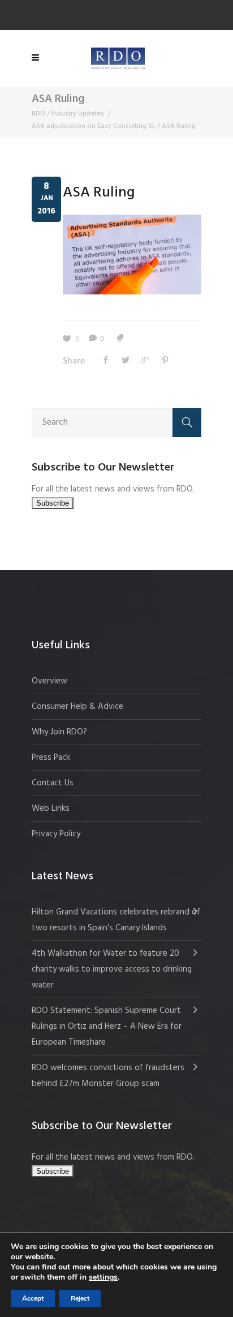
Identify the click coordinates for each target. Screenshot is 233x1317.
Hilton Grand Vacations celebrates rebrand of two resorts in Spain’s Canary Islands (116, 920)
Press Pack (51, 757)
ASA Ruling (99, 192)
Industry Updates (77, 114)
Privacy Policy (56, 834)
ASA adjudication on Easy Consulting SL (94, 126)
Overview (49, 681)
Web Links (51, 808)
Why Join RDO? (59, 732)
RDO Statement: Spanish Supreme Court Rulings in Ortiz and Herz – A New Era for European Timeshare (107, 1026)
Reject (80, 1298)
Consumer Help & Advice (77, 706)
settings (103, 1277)
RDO (38, 114)
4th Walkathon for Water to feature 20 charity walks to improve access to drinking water (112, 969)
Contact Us (53, 783)
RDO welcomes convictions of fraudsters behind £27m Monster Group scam (108, 1076)
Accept (33, 1298)
